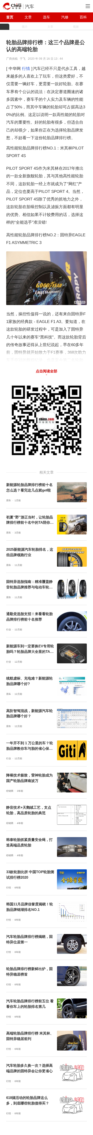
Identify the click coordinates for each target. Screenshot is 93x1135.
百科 (83, 17)
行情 (26, 68)
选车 (46, 17)
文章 (28, 17)
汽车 (29, 6)
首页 (9, 17)
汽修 (64, 17)
